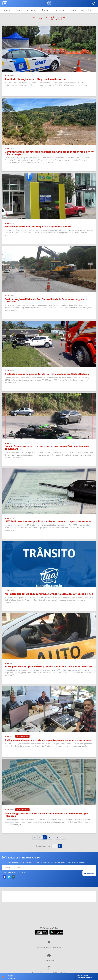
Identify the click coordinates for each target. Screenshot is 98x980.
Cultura (46, 10)
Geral (18, 10)
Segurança (31, 10)
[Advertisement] (49, 897)
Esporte (6, 10)
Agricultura (87, 10)
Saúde (73, 10)
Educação (60, 10)
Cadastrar (89, 873)
